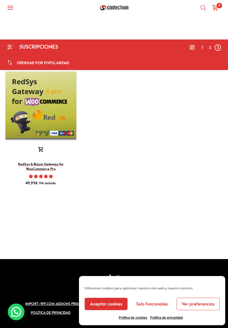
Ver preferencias (198, 304)
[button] (16, 312)
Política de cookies (133, 317)
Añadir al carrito (41, 149)
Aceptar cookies (106, 304)
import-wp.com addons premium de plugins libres (71, 304)
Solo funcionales (152, 304)
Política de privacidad (166, 317)
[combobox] (43, 63)
